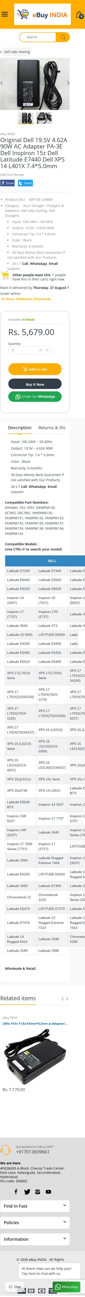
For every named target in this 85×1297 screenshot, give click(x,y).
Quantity (14, 343)
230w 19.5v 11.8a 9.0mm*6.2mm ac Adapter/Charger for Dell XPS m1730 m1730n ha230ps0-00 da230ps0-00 (35, 1024)
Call (25, 263)
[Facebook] (15, 1192)
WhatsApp (38, 263)
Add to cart (38, 369)
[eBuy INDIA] (42, 14)
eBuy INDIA (7, 134)
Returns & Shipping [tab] (57, 427)
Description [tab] (19, 427)
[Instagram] (37, 1192)
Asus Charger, (34, 205)
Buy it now (35, 384)
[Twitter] (26, 1192)
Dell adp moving (17, 51)
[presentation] (62, 998)
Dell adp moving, (34, 210)
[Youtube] (48, 1192)
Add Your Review (12, 174)
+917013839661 (33, 1152)
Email (53, 263)
